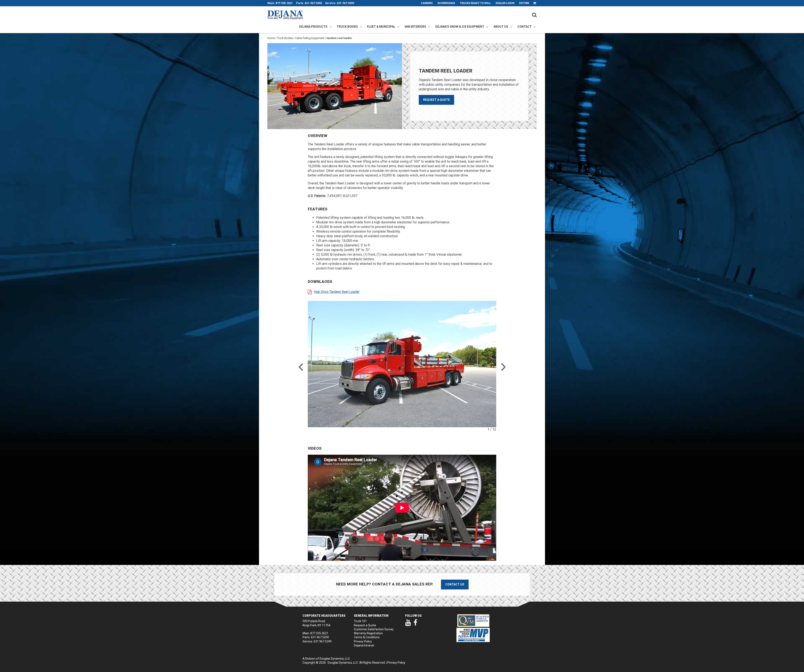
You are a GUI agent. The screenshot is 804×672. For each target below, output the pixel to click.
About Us (500, 26)
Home (271, 38)
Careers (427, 3)
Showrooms (446, 3)
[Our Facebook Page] (415, 624)
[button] (300, 366)
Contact (524, 26)
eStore (524, 3)
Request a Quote (436, 99)
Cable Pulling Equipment (309, 38)
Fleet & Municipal (381, 26)
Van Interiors (415, 26)
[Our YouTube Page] (408, 624)
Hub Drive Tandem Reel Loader (336, 292)
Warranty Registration (368, 633)
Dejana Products (313, 26)
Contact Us (454, 584)
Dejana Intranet (364, 645)
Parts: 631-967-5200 (309, 3)
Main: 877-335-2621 (280, 3)
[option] (402, 364)
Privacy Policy (363, 641)
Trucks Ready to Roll (475, 3)
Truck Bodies (347, 26)
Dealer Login (505, 3)
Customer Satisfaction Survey (374, 629)
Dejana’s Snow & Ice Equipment (459, 26)
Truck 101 (360, 621)
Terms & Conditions (367, 637)
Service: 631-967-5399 (339, 3)
